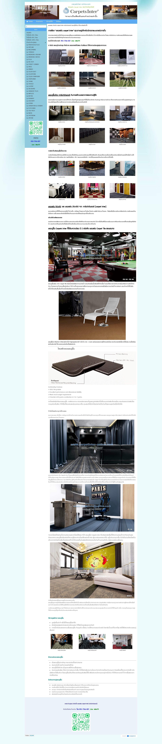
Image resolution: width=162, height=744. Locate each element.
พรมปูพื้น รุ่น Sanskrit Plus (122, 122)
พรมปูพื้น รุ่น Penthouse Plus (92, 199)
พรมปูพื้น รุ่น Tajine (92, 144)
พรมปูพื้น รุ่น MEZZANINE (61, 88)
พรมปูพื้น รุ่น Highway (92, 177)
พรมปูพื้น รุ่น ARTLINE (61, 65)
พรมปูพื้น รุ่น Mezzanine (122, 177)
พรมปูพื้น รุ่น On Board (61, 144)
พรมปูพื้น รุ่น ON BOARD (122, 88)
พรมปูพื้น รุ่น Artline (61, 177)
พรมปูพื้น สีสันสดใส (122, 650)
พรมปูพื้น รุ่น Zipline (122, 144)
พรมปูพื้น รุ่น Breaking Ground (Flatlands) (92, 122)
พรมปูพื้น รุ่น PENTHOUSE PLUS (92, 65)
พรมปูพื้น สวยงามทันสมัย (62, 650)
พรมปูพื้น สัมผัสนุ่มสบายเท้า (92, 650)
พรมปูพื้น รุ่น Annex (61, 122)
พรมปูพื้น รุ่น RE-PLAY (92, 88)
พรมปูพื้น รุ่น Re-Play (122, 199)
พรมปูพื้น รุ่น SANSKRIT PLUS (122, 65)
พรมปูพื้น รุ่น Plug (62, 199)
